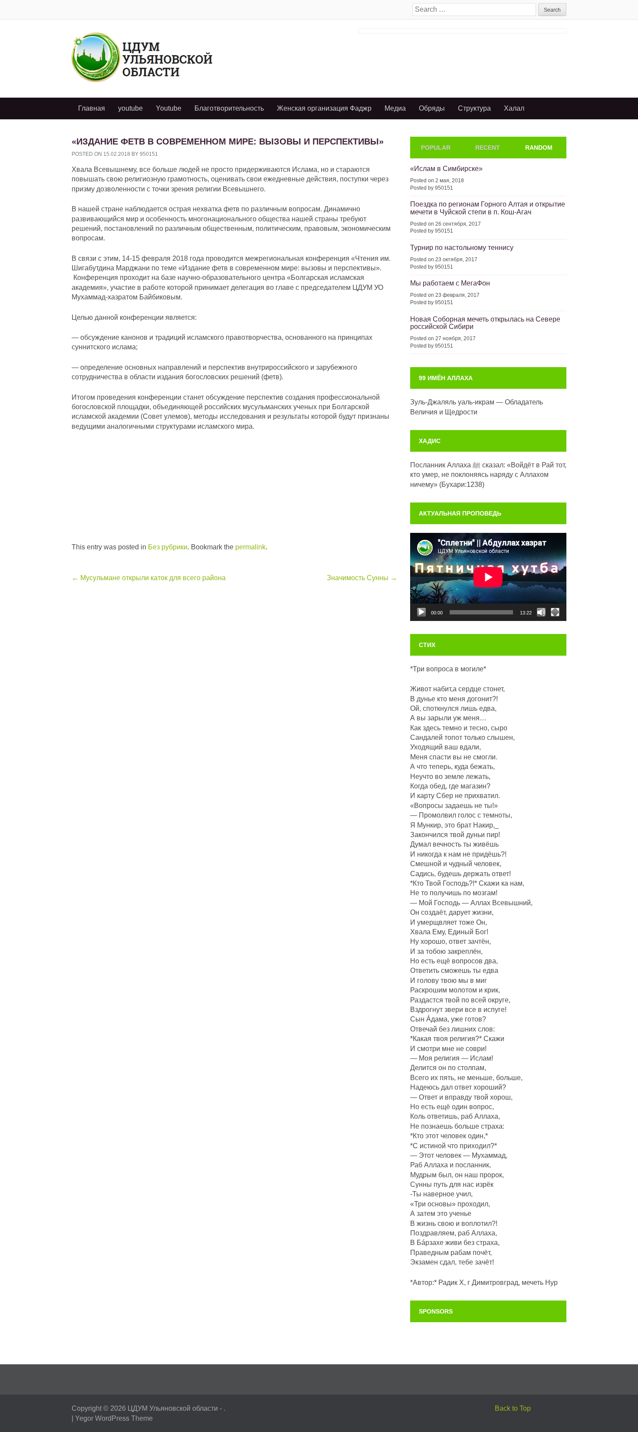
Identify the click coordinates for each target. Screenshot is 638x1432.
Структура (474, 108)
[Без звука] (541, 612)
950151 (149, 154)
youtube (130, 108)
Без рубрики (167, 547)
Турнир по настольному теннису (461, 247)
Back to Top (513, 1408)
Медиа (395, 108)
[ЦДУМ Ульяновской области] (156, 57)
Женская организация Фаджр (324, 108)
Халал (514, 108)
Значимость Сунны (362, 577)
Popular (436, 147)
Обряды (432, 108)
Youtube (168, 108)
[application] (488, 577)
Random (538, 147)
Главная (91, 108)
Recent (487, 147)
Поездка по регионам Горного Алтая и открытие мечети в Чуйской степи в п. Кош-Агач (487, 208)
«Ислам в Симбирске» (446, 168)
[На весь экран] (555, 612)
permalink (250, 547)
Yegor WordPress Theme (114, 1418)
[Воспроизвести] (421, 612)
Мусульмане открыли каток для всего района (149, 577)
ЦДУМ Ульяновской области (173, 1408)
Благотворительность (229, 108)
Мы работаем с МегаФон (450, 283)
